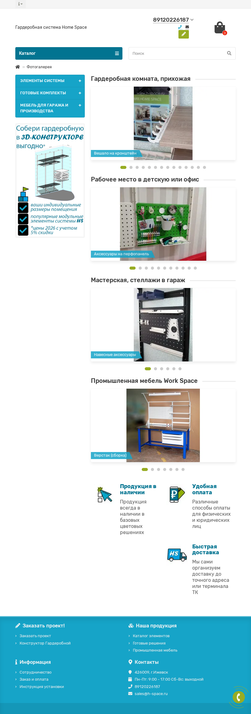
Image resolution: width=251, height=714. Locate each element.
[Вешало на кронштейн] (163, 123)
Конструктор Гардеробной (45, 643)
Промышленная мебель (155, 650)
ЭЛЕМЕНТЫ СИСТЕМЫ (42, 80)
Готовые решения (149, 643)
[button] (123, 167)
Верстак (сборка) (110, 455)
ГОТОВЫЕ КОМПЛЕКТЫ (43, 93)
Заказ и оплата (34, 679)
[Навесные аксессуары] (163, 324)
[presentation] (91, 124)
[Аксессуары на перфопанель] (163, 224)
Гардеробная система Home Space (51, 27)
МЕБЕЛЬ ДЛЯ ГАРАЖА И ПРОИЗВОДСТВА (44, 108)
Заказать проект (35, 636)
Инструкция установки (42, 686)
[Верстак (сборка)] (163, 425)
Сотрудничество (35, 672)
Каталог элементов (151, 636)
